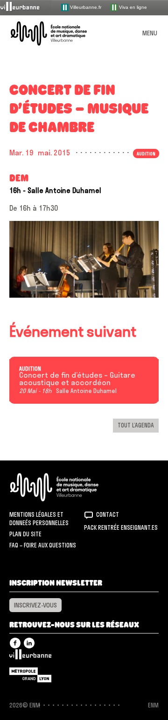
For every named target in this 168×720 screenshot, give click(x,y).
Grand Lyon (30, 674)
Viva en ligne (132, 6)
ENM (66, 487)
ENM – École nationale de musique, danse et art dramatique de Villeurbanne (59, 33)
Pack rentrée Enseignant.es (121, 527)
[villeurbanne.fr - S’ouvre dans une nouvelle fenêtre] (26, 7)
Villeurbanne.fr (85, 6)
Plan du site (25, 534)
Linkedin (29, 643)
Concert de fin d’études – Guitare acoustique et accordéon (77, 379)
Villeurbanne (30, 656)
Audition (30, 369)
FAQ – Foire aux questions (42, 545)
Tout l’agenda (136, 425)
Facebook (15, 643)
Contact (107, 514)
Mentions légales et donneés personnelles (39, 519)
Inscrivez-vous (35, 605)
